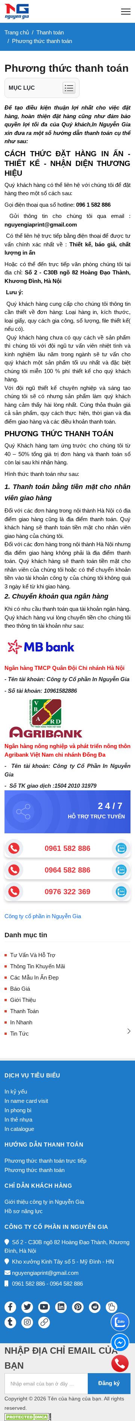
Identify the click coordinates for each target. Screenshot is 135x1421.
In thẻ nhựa (18, 1119)
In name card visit (26, 1101)
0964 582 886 (67, 870)
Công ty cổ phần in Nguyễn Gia (42, 916)
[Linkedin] (61, 1307)
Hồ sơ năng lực (23, 1211)
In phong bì (18, 1110)
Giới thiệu (23, 1000)
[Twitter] (27, 1307)
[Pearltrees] (111, 1307)
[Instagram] (27, 1322)
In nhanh (21, 1022)
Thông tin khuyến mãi (37, 966)
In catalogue (19, 1129)
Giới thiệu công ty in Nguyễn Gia (44, 1202)
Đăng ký (109, 1383)
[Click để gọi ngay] (14, 848)
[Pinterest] (78, 1307)
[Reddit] (94, 1307)
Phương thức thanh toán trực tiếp (45, 1160)
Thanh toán (24, 1011)
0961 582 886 (67, 848)
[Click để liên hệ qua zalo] (121, 848)
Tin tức (19, 1033)
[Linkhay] (44, 1322)
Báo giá (20, 988)
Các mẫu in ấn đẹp (34, 977)
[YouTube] (44, 1307)
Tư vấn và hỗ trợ (33, 955)
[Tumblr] (10, 1322)
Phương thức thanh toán (34, 1170)
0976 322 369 (67, 892)
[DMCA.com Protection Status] (27, 1417)
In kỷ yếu (15, 1091)
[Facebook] (10, 1307)
